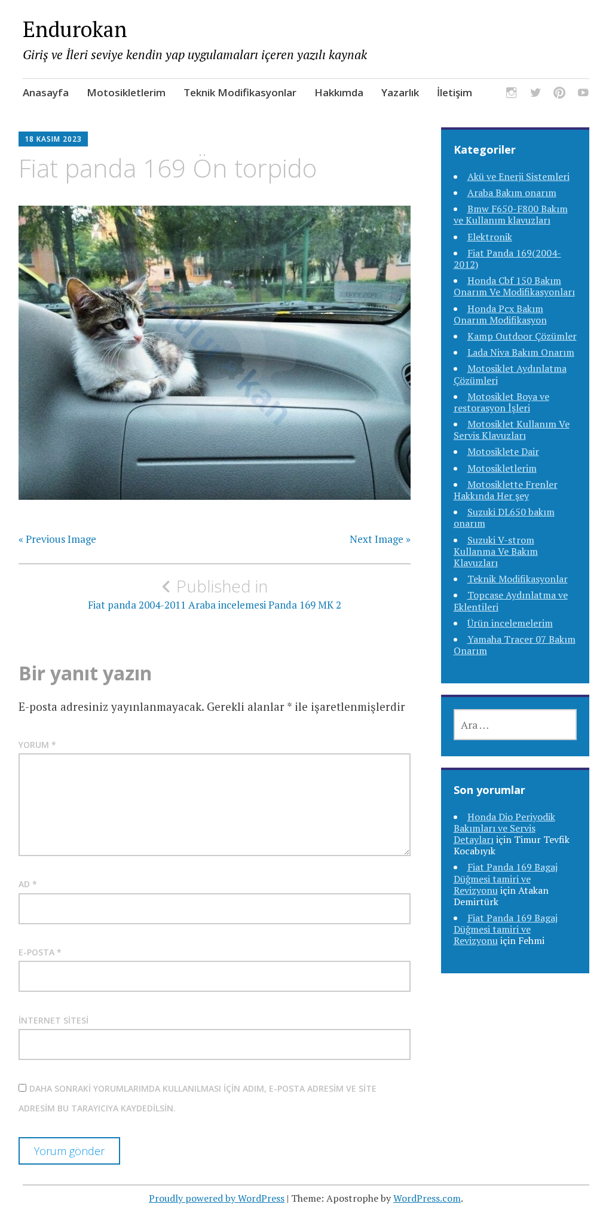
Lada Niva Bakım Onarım (520, 352)
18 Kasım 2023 (53, 139)
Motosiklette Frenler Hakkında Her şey (506, 490)
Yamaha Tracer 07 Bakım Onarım (515, 645)
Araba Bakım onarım (511, 192)
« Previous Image (57, 539)
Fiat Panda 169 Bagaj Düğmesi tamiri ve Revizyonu (506, 878)
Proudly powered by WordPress (216, 1198)
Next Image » (380, 539)
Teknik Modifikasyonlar (239, 92)
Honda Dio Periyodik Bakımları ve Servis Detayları (504, 828)
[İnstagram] (512, 94)
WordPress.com (427, 1198)
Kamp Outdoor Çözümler (522, 336)
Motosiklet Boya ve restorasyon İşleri (501, 402)
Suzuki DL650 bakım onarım (504, 517)
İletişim (454, 92)
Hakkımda (338, 92)
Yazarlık (400, 92)
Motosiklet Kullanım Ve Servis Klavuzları (512, 429)
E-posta (40, 952)
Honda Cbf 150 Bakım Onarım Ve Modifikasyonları (514, 286)
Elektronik (489, 236)
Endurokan (75, 29)
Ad (28, 884)
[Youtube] (583, 94)
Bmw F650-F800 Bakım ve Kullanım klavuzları (511, 214)
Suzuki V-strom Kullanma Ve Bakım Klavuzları (496, 551)
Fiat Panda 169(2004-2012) (507, 258)
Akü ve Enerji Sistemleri (518, 176)
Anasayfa (46, 92)
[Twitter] (535, 94)
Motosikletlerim (126, 92)
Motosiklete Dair (503, 451)
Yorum (37, 744)
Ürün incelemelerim (510, 623)
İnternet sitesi (53, 1020)
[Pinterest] (559, 94)
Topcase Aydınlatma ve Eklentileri (511, 600)
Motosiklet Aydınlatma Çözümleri (510, 374)
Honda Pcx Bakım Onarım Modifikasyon (500, 314)
